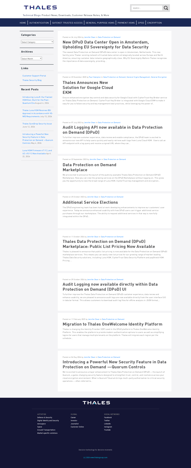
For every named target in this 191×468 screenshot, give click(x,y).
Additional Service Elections (90, 202)
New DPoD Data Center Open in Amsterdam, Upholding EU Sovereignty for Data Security (106, 43)
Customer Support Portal (34, 75)
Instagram (108, 427)
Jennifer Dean (90, 37)
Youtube (107, 430)
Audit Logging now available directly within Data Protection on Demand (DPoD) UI (110, 286)
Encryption (154, 22)
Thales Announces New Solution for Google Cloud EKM (88, 87)
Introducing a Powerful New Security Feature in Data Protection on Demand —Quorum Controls (114, 363)
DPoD (141, 22)
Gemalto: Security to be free (40, 8)
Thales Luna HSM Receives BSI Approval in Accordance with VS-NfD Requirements (38, 112)
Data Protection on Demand (109, 37)
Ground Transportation (46, 430)
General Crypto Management (138, 77)
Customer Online (77, 427)
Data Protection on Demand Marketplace (89, 166)
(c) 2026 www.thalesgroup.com (95, 457)
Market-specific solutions (47, 433)
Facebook (108, 417)
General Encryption (159, 77)
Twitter (107, 420)
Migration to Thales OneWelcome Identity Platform (112, 323)
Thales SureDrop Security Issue (37, 123)
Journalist (75, 424)
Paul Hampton (95, 77)
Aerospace (41, 424)
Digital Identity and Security (48, 420)
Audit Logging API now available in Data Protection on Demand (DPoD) (113, 129)
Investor (74, 420)
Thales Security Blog (32, 79)
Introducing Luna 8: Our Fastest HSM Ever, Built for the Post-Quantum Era (37, 99)
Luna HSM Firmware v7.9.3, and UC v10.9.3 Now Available (37, 152)
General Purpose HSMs (100, 22)
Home (23, 22)
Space (39, 427)
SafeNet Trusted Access (67, 22)
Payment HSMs (126, 22)
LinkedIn (107, 424)
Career (73, 417)
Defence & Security (44, 417)
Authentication (39, 22)
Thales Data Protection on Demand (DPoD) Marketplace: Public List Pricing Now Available (109, 243)
